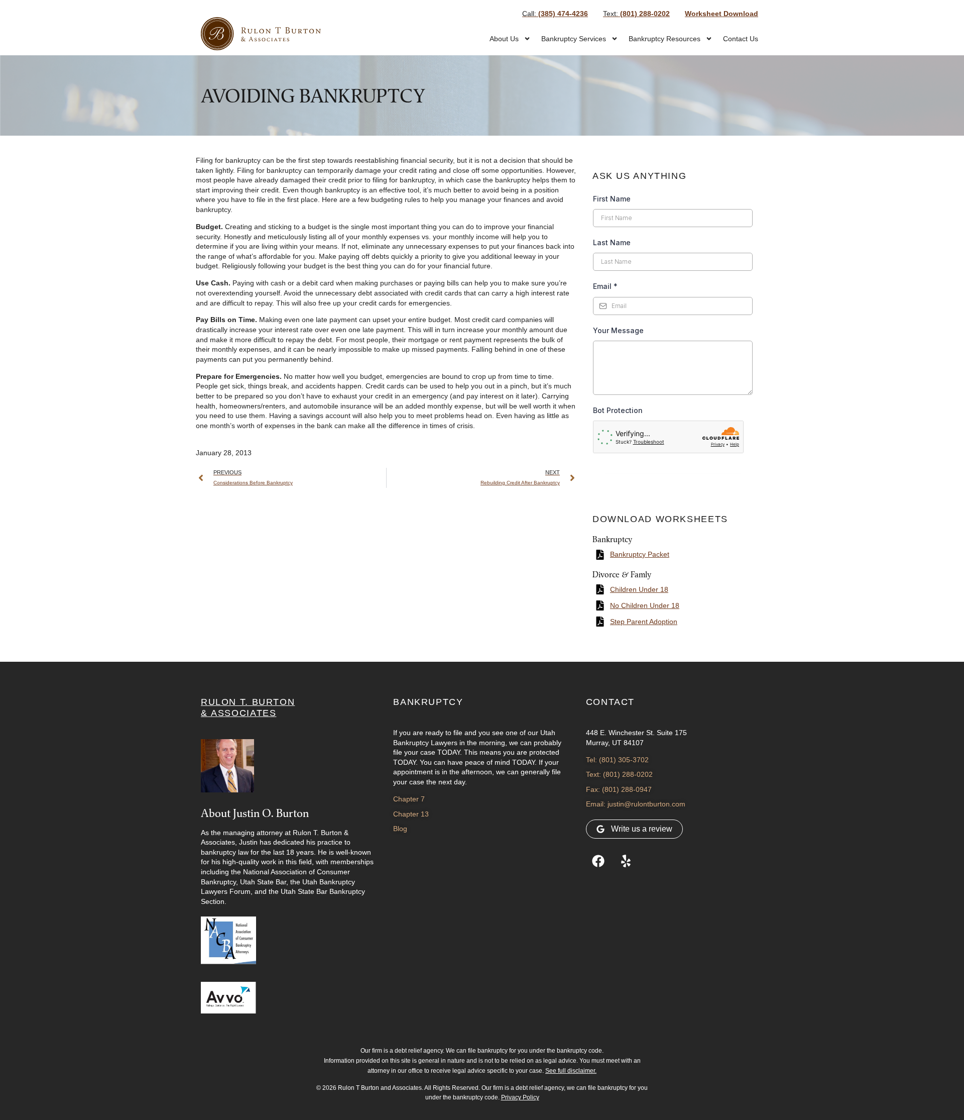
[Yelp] (626, 861)
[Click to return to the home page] (261, 33)
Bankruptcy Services (573, 39)
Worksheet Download (721, 14)
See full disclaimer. (570, 1070)
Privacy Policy (520, 1097)
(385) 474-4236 (555, 14)
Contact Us (740, 39)
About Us (504, 39)
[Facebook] (598, 861)
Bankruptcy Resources (664, 39)
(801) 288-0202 (636, 14)
